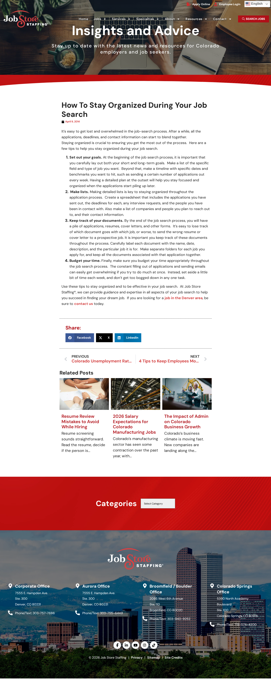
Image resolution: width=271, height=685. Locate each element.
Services (122, 20)
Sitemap (153, 657)
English (254, 3)
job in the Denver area (184, 298)
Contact (223, 20)
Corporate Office (32, 586)
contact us (83, 303)
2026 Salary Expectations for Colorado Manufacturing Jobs (134, 424)
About (174, 20)
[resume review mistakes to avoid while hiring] (84, 394)
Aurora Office (96, 586)
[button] (79, 337)
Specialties (149, 20)
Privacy (136, 657)
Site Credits (174, 657)
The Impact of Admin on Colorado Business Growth (186, 421)
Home (84, 20)
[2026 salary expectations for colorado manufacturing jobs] (135, 394)
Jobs (101, 20)
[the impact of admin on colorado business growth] (187, 394)
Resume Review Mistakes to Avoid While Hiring (80, 421)
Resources (197, 20)
